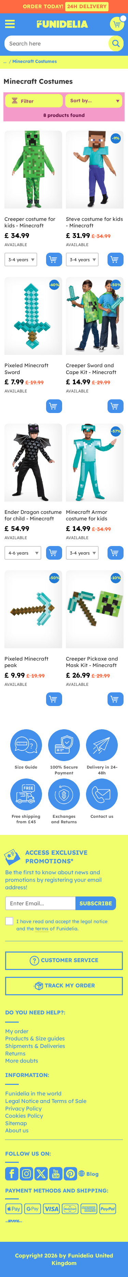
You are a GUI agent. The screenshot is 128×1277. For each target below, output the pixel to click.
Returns (15, 1053)
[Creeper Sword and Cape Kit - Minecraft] (95, 316)
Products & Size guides (35, 1038)
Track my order (69, 985)
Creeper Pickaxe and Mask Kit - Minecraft (92, 662)
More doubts (21, 1060)
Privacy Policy (23, 1108)
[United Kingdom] (11, 1174)
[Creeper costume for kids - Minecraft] (33, 170)
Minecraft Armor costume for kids (86, 515)
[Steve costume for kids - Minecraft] (95, 170)
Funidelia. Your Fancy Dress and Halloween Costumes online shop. (62, 24)
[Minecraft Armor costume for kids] (95, 463)
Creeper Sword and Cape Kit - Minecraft (91, 368)
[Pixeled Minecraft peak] (33, 609)
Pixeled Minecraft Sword (26, 368)
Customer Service (68, 960)
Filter (27, 101)
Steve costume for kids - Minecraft (94, 222)
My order (16, 1031)
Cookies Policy (24, 1115)
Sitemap (16, 1123)
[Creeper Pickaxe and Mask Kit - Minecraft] (95, 609)
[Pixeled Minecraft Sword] (33, 316)
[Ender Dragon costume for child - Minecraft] (33, 463)
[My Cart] (117, 24)
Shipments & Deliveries (35, 1045)
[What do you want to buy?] (10, 24)
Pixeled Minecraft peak (26, 662)
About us (17, 1130)
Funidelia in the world (33, 1093)
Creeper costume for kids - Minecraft (29, 222)
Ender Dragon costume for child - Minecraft (33, 515)
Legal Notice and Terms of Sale (45, 1101)
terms (41, 929)
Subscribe (96, 903)
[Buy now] (54, 259)
